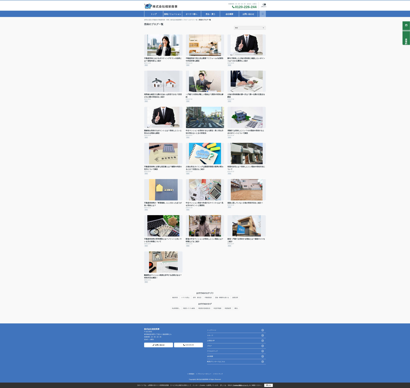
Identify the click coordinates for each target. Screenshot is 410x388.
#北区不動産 (217, 308)
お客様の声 (211, 340)
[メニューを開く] (263, 14)
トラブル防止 (185, 297)
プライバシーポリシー (204, 374)
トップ (154, 14)
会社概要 (229, 14)
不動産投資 (208, 297)
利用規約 (191, 374)
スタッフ (210, 335)
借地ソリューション (172, 14)
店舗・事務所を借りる (222, 297)
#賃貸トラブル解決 (189, 308)
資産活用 (235, 297)
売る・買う (210, 14)
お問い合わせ (248, 14)
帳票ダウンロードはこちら (216, 361)
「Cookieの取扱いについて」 (240, 385)
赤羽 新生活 (197, 297)
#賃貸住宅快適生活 (204, 308)
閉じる (268, 385)
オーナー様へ (191, 14)
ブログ (209, 346)
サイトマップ (218, 374)
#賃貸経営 (228, 308)
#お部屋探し (176, 308)
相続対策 (175, 297)
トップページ (211, 330)
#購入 (236, 308)
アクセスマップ (212, 351)
